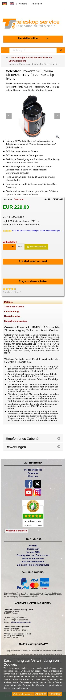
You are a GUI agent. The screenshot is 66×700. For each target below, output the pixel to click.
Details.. (8, 302)
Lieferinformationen (33, 561)
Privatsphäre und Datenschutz (33, 555)
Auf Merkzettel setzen (32, 261)
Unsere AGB (33, 552)
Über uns (33, 476)
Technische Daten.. (14, 306)
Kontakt (23, 3)
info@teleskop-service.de (21, 622)
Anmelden (37, 3)
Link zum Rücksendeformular (33, 565)
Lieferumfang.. (12, 311)
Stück (20, 247)
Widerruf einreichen (16, 530)
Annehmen (55, 694)
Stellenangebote (33, 469)
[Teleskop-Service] (33, 24)
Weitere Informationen (23, 694)
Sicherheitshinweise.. (16, 321)
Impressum (33, 549)
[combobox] (33, 38)
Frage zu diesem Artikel (33, 281)
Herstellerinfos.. (12, 316)
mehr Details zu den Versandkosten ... (22, 224)
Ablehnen (40, 694)
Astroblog (33, 473)
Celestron (19, 199)
